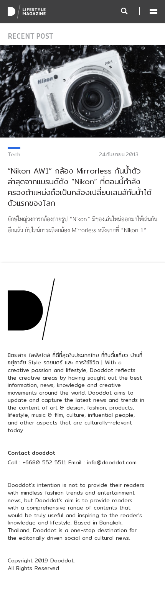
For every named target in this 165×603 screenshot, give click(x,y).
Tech (14, 154)
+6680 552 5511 (44, 462)
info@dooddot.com (112, 462)
